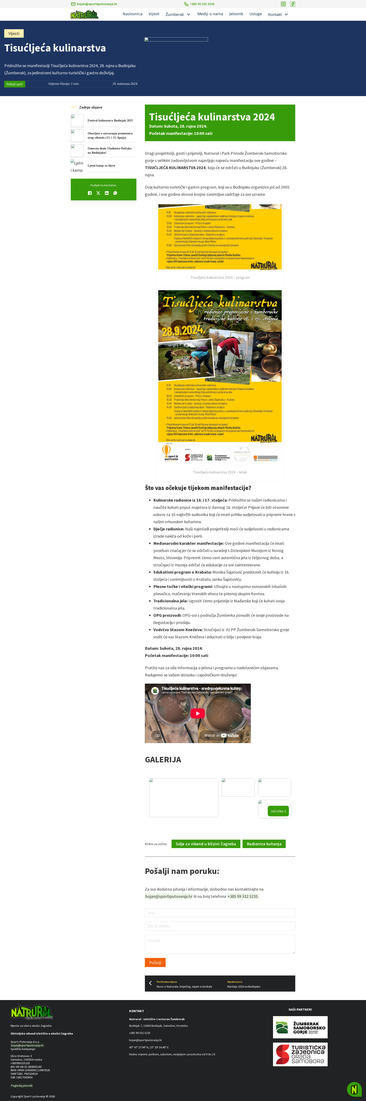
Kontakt (275, 14)
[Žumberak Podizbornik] (188, 14)
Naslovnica (132, 14)
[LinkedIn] (107, 193)
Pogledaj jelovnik (22, 1085)
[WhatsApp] (115, 193)
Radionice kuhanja (264, 843)
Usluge (256, 14)
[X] (98, 193)
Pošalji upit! (14, 84)
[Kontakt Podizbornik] (286, 14)
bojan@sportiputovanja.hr (97, 4)
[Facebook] (90, 193)
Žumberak (175, 14)
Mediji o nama (210, 14)
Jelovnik (236, 14)
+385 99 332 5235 (242, 896)
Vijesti (154, 14)
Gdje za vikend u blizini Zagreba (206, 843)
